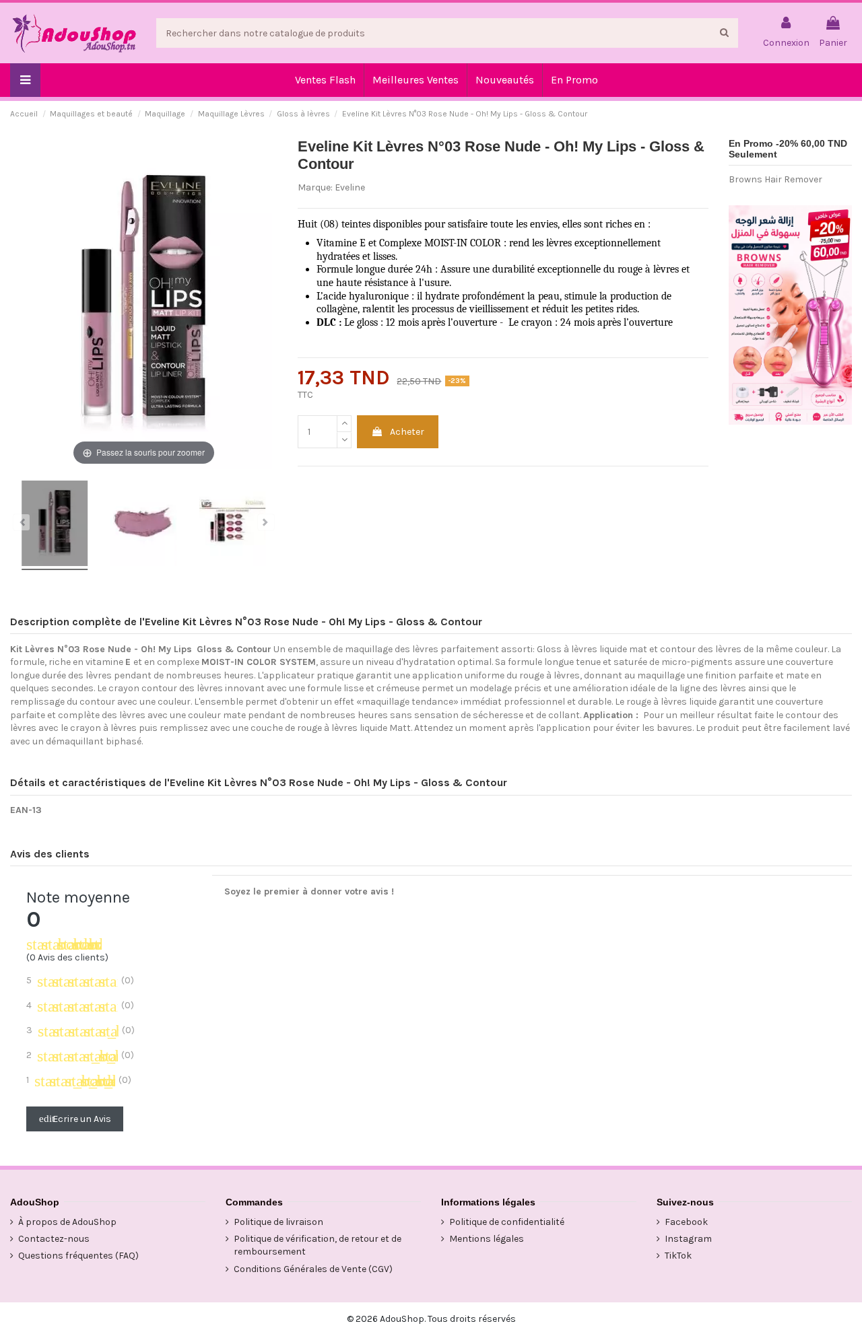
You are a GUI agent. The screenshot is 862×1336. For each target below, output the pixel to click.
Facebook (686, 1222)
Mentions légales (486, 1238)
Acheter (407, 431)
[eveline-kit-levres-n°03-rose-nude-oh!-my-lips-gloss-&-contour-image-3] (233, 525)
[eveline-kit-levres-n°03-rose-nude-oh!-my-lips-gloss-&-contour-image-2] (143, 525)
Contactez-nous (54, 1238)
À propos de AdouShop (67, 1222)
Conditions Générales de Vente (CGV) (313, 1269)
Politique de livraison (278, 1222)
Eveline (350, 187)
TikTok (678, 1255)
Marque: (315, 187)
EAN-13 (26, 810)
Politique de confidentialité (506, 1222)
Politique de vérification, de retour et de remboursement (317, 1245)
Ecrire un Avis (75, 1119)
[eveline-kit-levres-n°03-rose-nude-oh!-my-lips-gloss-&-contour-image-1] (55, 525)
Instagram (688, 1238)
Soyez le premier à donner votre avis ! (309, 891)
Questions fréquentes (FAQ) (78, 1255)
